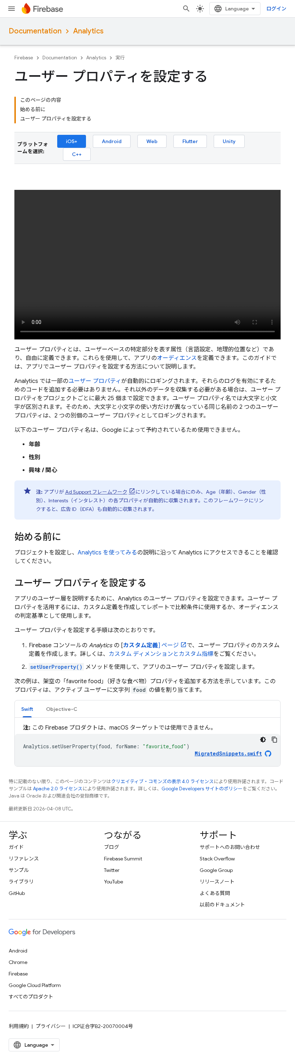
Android (112, 141)
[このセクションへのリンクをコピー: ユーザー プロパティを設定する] (153, 584)
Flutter (190, 141)
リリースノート (217, 881)
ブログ (111, 847)
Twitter (111, 870)
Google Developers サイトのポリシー (202, 789)
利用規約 (19, 1026)
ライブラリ (21, 881)
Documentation (35, 31)
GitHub (17, 893)
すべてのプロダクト (31, 996)
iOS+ (71, 141)
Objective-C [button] (61, 709)
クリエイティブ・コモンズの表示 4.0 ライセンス (162, 781)
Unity (229, 141)
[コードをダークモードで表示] (263, 739)
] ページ (151, 645)
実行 (120, 58)
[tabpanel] (147, 744)
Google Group (216, 870)
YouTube (113, 881)
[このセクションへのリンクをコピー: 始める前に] (68, 538)
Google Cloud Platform (35, 985)
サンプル (19, 870)
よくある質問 (215, 893)
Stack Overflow (217, 858)
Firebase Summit (123, 858)
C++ (77, 154)
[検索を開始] (186, 8)
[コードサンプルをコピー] (274, 739)
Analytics (88, 31)
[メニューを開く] (11, 8)
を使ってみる (107, 552)
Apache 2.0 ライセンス (57, 789)
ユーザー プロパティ (94, 381)
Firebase (23, 58)
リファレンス (24, 858)
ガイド (16, 847)
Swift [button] (27, 709)
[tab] (27, 708)
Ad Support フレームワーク (96, 492)
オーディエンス (177, 358)
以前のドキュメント (222, 904)
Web (152, 141)
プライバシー (51, 1026)
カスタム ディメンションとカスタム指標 (161, 654)
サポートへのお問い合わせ (230, 847)
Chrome (18, 962)
